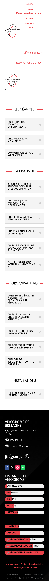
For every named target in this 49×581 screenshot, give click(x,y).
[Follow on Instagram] (17, 467)
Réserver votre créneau (29, 63)
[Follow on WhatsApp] (23, 467)
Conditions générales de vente (24, 568)
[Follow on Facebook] (7, 467)
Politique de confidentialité (32, 564)
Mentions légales (12, 564)
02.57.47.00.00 (15, 440)
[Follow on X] (12, 467)
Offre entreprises (32, 53)
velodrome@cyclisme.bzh (20, 446)
